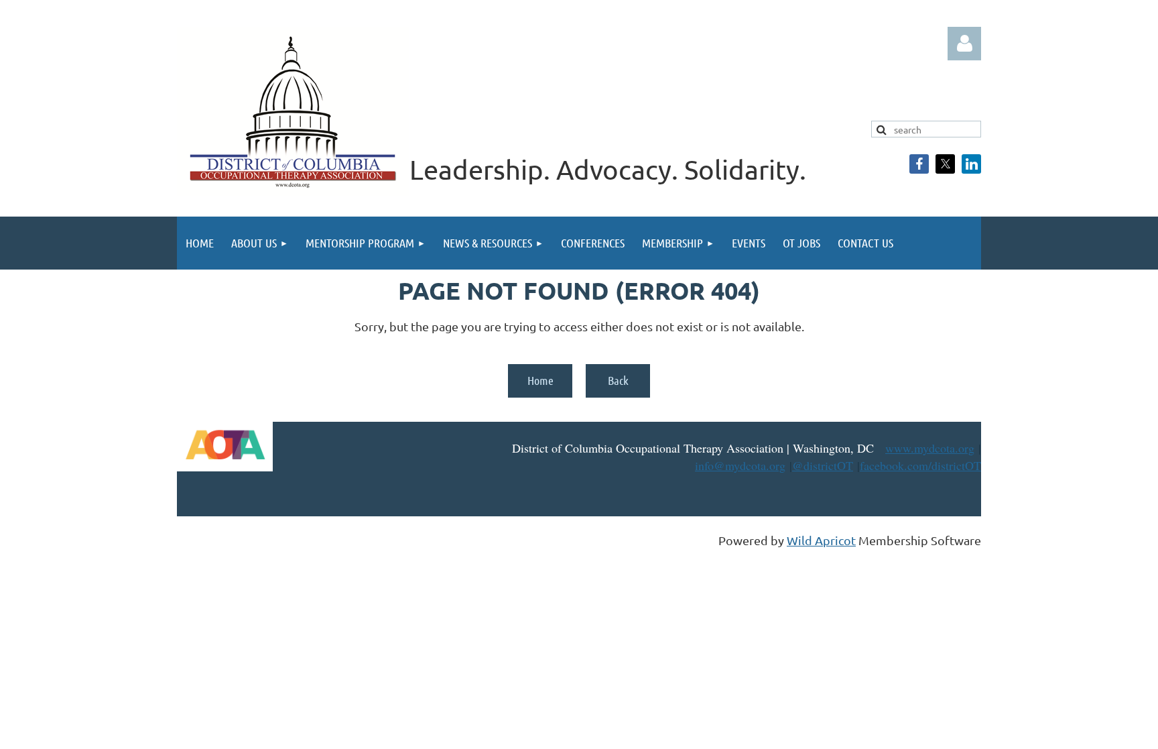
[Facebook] (919, 164)
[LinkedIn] (971, 164)
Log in (964, 43)
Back (618, 380)
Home (540, 380)
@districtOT (822, 465)
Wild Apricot (821, 540)
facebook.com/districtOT (920, 465)
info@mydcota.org (740, 465)
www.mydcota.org (929, 448)
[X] (945, 164)
